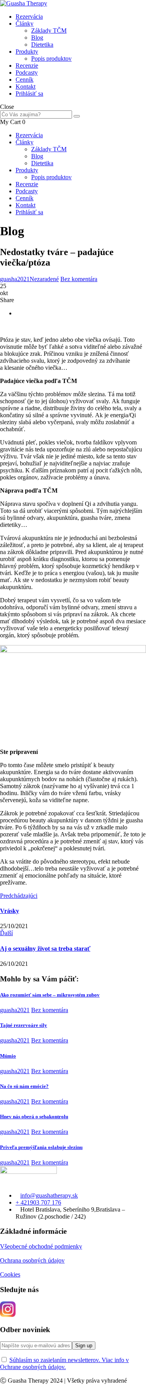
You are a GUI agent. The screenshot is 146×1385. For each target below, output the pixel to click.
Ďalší (6, 933)
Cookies (10, 1274)
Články (24, 23)
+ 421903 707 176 (38, 1202)
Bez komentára (78, 279)
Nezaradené (44, 279)
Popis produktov (51, 58)
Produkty (27, 51)
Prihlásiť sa (29, 93)
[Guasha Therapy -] (23, 3)
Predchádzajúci (18, 895)
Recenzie (27, 65)
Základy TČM (49, 30)
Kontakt (25, 86)
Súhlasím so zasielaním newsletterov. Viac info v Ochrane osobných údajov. (64, 1363)
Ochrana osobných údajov (32, 1260)
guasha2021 (15, 279)
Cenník (24, 79)
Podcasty (27, 72)
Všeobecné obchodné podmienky (41, 1246)
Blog (37, 37)
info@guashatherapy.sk (49, 1195)
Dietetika (42, 44)
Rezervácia (29, 16)
